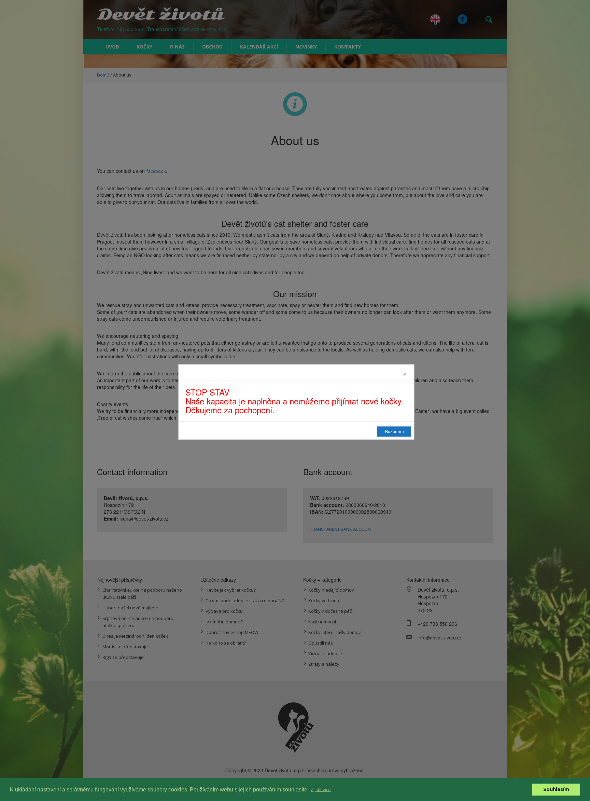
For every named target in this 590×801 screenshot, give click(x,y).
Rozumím (394, 431)
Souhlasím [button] (556, 789)
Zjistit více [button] (321, 789)
